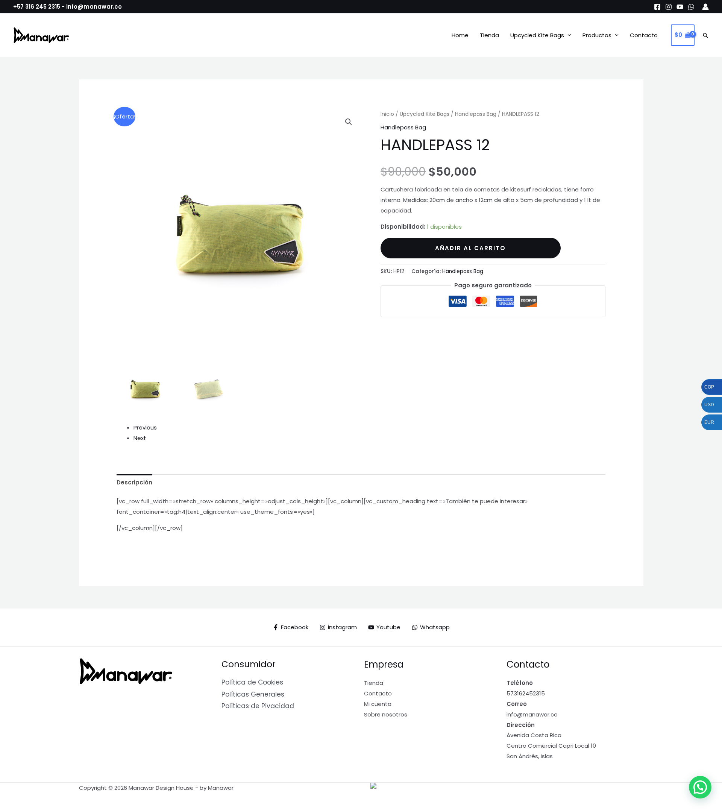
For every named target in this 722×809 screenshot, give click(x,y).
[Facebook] (657, 6)
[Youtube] (679, 6)
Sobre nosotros (385, 714)
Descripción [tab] (134, 482)
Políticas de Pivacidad (257, 705)
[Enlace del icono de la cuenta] (705, 6)
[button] (705, 35)
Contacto (644, 35)
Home (460, 35)
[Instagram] (668, 6)
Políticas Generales (252, 694)
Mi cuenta (377, 704)
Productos (596, 35)
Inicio (387, 114)
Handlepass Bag (475, 114)
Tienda (489, 35)
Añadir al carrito (470, 248)
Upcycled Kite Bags (537, 35)
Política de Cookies (252, 682)
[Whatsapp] (691, 6)
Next (139, 438)
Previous (145, 427)
